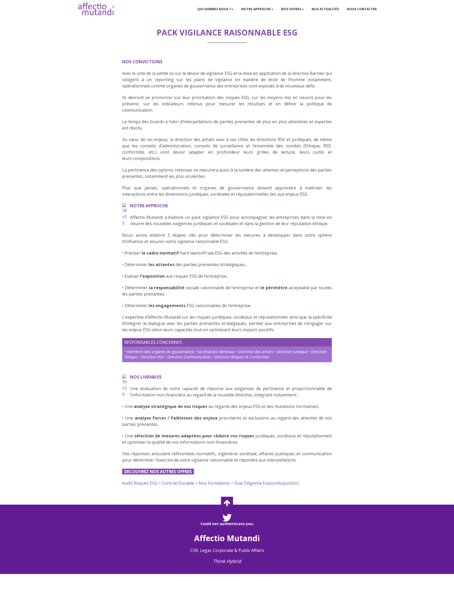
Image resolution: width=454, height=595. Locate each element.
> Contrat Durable (176, 483)
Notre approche (256, 9)
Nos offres (291, 9)
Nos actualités (325, 9)
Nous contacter (362, 9)
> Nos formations (212, 483)
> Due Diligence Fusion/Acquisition (265, 483)
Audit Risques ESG (139, 483)
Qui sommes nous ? (214, 9)
